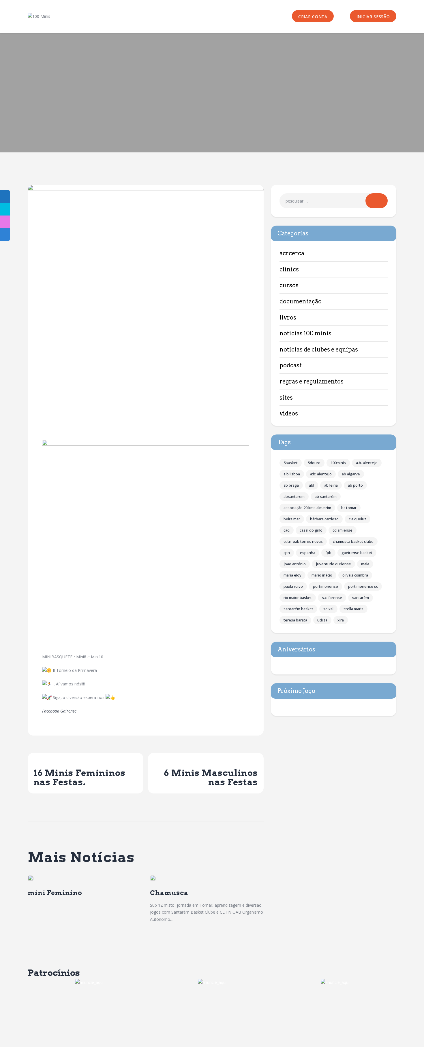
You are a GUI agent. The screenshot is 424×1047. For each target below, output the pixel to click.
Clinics (289, 269)
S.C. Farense (332, 597)
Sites (286, 397)
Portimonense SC (363, 586)
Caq (287, 530)
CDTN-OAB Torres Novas (303, 541)
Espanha (307, 552)
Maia (365, 563)
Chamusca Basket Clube (353, 541)
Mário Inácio (322, 575)
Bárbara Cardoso (324, 518)
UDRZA (322, 620)
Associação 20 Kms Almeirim (307, 507)
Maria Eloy (292, 575)
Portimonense (325, 586)
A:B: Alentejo (321, 474)
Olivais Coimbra (355, 575)
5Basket (291, 462)
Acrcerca (291, 253)
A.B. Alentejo (367, 462)
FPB (328, 552)
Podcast (290, 365)
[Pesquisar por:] (333, 201)
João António (295, 563)
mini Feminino (55, 893)
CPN (287, 552)
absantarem (294, 496)
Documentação (300, 301)
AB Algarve (351, 474)
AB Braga (291, 485)
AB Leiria (331, 485)
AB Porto (355, 485)
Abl (311, 485)
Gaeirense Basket (357, 552)
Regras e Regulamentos (311, 381)
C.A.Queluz (357, 518)
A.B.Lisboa (292, 474)
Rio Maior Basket (298, 597)
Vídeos (288, 413)
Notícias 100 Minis (305, 333)
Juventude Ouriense (333, 563)
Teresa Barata (295, 620)
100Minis (338, 462)
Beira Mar (292, 518)
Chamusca (169, 893)
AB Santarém (326, 496)
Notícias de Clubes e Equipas (318, 349)
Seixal (328, 608)
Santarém (360, 597)
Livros (287, 317)
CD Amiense (342, 530)
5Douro (314, 462)
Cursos (289, 285)
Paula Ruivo (293, 586)
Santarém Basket (298, 608)
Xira (340, 620)
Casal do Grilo (311, 530)
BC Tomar (349, 507)
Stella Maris (353, 608)
